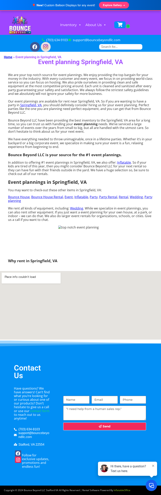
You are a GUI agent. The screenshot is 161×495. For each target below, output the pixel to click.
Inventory (68, 25)
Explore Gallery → (114, 5)
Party (94, 197)
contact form (39, 411)
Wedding (136, 197)
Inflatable (124, 162)
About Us (93, 25)
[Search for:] (120, 46)
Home (8, 57)
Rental (123, 197)
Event (69, 197)
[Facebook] (35, 47)
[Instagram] (18, 460)
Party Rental (108, 197)
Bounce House (19, 197)
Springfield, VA (31, 105)
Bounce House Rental (47, 197)
